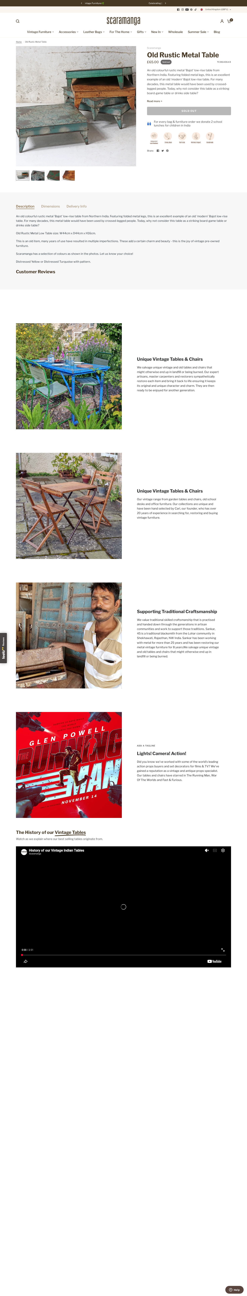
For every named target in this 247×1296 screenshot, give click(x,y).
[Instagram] (182, 9)
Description (25, 206)
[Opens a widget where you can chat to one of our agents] (234, 1290)
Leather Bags (92, 32)
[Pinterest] (191, 9)
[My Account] (222, 21)
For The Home (119, 32)
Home (19, 42)
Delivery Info (77, 206)
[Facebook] (178, 9)
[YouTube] (187, 9)
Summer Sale (197, 32)
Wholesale (175, 32)
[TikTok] (196, 9)
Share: (150, 151)
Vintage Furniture (39, 32)
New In (156, 32)
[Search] (18, 21)
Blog (217, 32)
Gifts (140, 32)
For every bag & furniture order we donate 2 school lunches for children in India (188, 123)
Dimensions (50, 206)
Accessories (67, 32)
